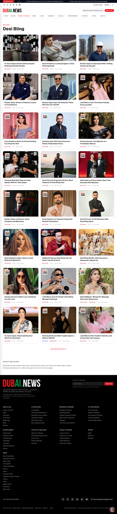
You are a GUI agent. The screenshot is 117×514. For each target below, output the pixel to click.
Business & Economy (67, 407)
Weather (5, 425)
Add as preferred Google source (94, 10)
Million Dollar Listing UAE (67, 418)
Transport (62, 420)
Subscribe (109, 384)
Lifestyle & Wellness (38, 430)
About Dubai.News (8, 456)
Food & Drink (35, 438)
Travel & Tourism (66, 430)
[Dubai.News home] (12, 10)
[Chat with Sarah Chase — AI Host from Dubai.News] (112, 509)
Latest (6, 16)
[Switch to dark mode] (113, 5)
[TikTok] (77, 499)
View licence (6, 398)
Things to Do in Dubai (66, 435)
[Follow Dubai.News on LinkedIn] (16, 5)
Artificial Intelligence (94, 412)
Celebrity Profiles (8, 435)
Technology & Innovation (95, 415)
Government (6, 418)
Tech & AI (61, 16)
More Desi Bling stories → (58, 349)
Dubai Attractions (65, 441)
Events (5, 481)
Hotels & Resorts (64, 438)
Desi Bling (6, 443)
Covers (13, 16)
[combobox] (52, 508)
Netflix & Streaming (8, 446)
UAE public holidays (37, 418)
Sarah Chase (6, 461)
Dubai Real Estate (65, 412)
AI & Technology (94, 407)
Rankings (90, 438)
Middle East (6, 420)
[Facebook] (68, 499)
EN (107, 5)
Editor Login (6, 489)
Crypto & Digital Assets (94, 420)
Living (42, 16)
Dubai (4, 412)
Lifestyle (85, 16)
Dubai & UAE (7, 407)
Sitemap (45, 508)
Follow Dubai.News (8, 466)
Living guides (36, 407)
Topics (5, 471)
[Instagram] (72, 499)
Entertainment (73, 16)
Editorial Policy (7, 484)
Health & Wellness (36, 441)
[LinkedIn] (82, 499)
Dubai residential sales (37, 423)
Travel (94, 16)
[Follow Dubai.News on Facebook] (4, 5)
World (4, 423)
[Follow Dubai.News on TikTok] (13, 5)
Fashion (5, 448)
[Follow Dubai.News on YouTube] (19, 5)
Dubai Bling (6, 441)
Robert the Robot (24, 16)
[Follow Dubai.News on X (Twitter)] (7, 5)
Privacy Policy (16, 508)
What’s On (91, 435)
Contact (5, 479)
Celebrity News (7, 438)
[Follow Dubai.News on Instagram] (10, 5)
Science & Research (94, 418)
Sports (102, 16)
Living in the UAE (8, 410)
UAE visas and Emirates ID (39, 412)
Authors (5, 469)
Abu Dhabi (6, 415)
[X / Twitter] (63, 499)
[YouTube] (87, 499)
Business (51, 16)
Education (34, 443)
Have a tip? (109, 10)
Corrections (6, 486)
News (34, 16)
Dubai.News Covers (8, 458)
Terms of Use (7, 508)
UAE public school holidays (39, 415)
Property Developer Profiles (68, 415)
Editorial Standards (27, 508)
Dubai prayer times (36, 420)
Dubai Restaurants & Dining (39, 435)
